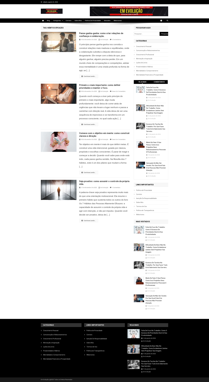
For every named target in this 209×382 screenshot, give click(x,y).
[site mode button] (162, 20)
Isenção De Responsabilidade (146, 198)
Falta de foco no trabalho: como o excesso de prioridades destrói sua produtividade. (156, 91)
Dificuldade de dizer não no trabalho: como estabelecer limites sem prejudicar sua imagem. (155, 109)
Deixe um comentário (119, 91)
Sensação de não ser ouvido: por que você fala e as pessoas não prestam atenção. (156, 166)
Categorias (57, 20)
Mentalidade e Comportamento (147, 71)
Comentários (159, 82)
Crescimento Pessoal (143, 46)
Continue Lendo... (90, 76)
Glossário (107, 20)
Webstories (118, 20)
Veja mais (142, 82)
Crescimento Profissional (145, 54)
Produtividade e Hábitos (144, 67)
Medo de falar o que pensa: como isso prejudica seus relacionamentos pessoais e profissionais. (156, 147)
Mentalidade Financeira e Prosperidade (149, 75)
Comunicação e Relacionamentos (148, 50)
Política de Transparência (145, 210)
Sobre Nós (78, 20)
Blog (48, 20)
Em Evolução (104, 39)
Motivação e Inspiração (144, 59)
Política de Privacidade (93, 20)
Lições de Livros (141, 63)
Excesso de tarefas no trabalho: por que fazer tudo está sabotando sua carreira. (155, 127)
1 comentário (116, 187)
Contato (68, 20)
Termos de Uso (141, 206)
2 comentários (116, 39)
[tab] (142, 82)
